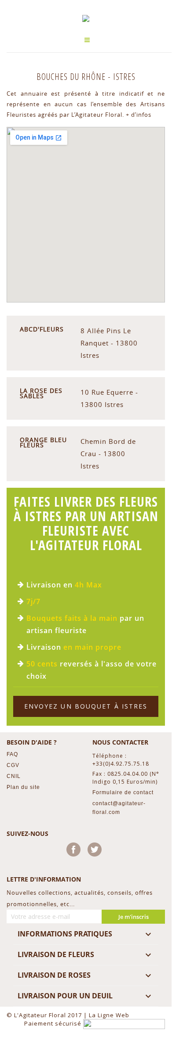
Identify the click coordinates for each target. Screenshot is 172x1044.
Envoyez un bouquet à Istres (86, 706)
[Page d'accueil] (85, 18)
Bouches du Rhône (72, 77)
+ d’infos (138, 115)
